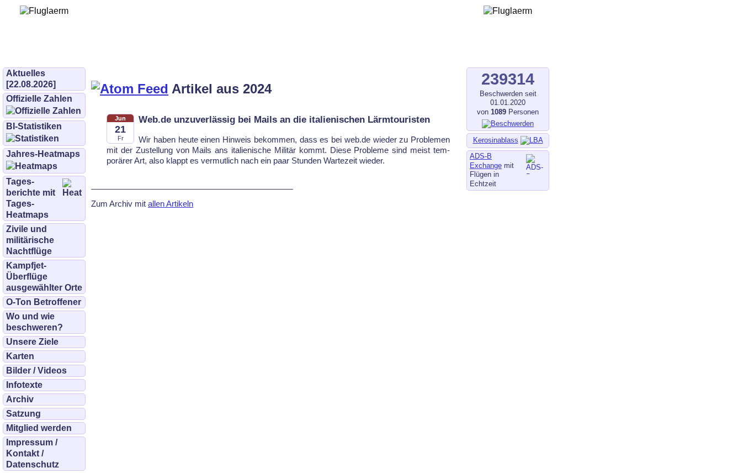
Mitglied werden (39, 428)
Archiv (20, 399)
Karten (20, 356)
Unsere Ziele (32, 341)
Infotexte (24, 385)
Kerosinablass (495, 140)
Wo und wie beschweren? (34, 322)
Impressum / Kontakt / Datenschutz (32, 453)
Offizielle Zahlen (39, 98)
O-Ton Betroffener (43, 302)
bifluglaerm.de (157, 50)
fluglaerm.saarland (386, 50)
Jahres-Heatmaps (43, 154)
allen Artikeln (170, 203)
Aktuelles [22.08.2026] (31, 79)
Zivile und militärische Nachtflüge (30, 240)
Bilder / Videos (36, 370)
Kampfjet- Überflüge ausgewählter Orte (44, 276)
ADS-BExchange (486, 161)
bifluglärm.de (228, 50)
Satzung (23, 413)
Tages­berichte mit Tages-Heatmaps (30, 198)
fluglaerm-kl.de (301, 50)
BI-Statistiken (34, 126)
